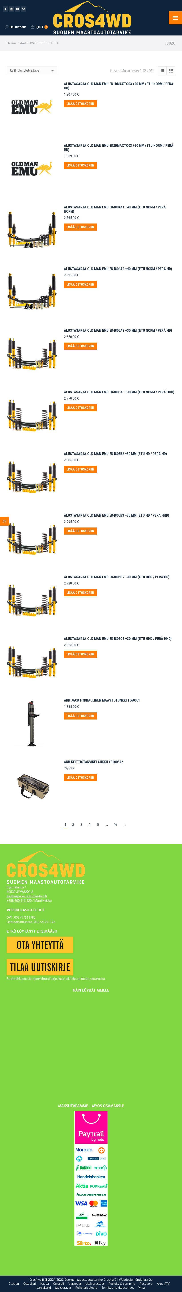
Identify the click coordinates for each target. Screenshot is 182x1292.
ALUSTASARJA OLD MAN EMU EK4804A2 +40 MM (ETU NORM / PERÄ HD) (118, 269)
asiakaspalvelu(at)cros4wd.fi (27, 896)
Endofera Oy (143, 1280)
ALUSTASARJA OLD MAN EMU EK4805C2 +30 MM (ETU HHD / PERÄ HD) (116, 577)
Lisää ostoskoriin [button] (80, 104)
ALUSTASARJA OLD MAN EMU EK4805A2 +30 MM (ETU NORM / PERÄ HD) (118, 330)
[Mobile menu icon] (175, 17)
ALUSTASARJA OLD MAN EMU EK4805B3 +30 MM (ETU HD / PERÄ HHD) (116, 515)
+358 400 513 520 (19, 900)
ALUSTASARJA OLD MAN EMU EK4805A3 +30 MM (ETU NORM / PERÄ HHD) (119, 392)
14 (115, 824)
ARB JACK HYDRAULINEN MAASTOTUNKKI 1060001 (102, 700)
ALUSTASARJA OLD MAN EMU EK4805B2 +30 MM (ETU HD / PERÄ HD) (115, 454)
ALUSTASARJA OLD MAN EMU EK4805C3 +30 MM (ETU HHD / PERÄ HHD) (118, 639)
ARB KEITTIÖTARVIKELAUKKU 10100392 (93, 762)
